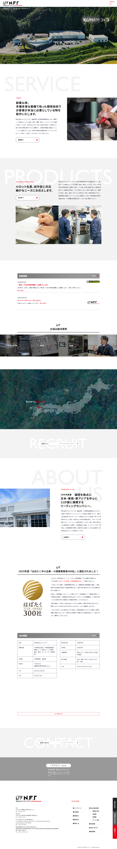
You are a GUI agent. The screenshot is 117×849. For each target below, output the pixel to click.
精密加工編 (96, 811)
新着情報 (92, 831)
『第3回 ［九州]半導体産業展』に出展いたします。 (33, 285)
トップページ (77, 808)
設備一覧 (76, 823)
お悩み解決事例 (94, 808)
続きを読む (20, 290)
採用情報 (92, 824)
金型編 (94, 814)
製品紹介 (28, 197)
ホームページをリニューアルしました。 (29, 300)
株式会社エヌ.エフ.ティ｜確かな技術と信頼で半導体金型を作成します (16, 8)
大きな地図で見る (58, 713)
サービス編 (96, 820)
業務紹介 (28, 139)
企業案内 (73, 537)
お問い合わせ (94, 827)
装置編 (94, 817)
